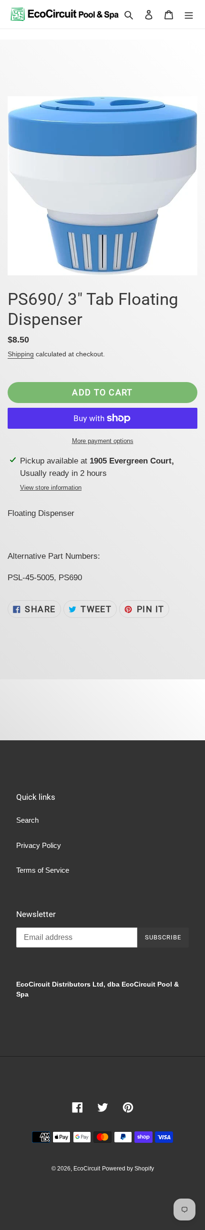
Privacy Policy (38, 845)
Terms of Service (42, 870)
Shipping (21, 354)
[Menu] (189, 14)
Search (27, 820)
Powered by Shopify (128, 1168)
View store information (51, 487)
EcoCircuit (86, 1168)
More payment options (102, 440)
